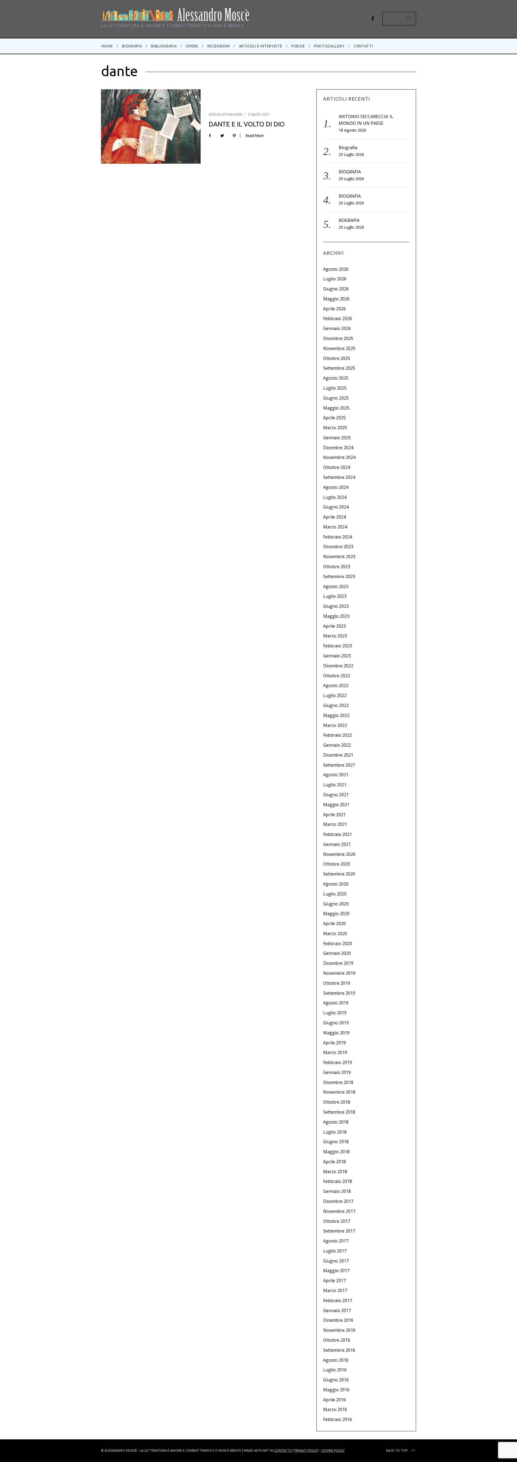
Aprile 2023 (334, 626)
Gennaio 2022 (337, 745)
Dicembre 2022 (338, 666)
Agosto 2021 (335, 775)
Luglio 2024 (335, 497)
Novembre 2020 (339, 854)
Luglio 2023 (335, 596)
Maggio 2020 (336, 914)
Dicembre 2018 (338, 1082)
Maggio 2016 (336, 1390)
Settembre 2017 (339, 1231)
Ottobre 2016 (336, 1340)
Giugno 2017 (336, 1261)
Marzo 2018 (335, 1172)
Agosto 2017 (335, 1241)
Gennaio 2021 (337, 844)
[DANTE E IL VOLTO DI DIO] (151, 126)
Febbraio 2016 (337, 1419)
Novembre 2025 (339, 348)
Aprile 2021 (334, 815)
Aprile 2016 (334, 1400)
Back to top (396, 1450)
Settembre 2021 (339, 765)
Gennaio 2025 (337, 438)
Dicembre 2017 (338, 1201)
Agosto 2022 (335, 685)
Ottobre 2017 (336, 1221)
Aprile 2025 (334, 418)
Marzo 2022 (335, 725)
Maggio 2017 (336, 1271)
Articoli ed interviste (225, 114)
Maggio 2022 (336, 715)
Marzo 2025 (335, 428)
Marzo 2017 (335, 1290)
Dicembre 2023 (338, 547)
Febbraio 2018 (337, 1181)
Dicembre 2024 (338, 448)
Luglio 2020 (335, 894)
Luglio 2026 (335, 279)
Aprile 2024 (334, 517)
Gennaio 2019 (337, 1072)
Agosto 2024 (335, 487)
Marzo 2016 (335, 1409)
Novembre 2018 (339, 1092)
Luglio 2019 (335, 1013)
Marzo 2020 (335, 933)
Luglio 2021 (335, 785)
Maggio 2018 (336, 1152)
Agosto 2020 (335, 884)
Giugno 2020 (336, 904)
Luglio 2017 (335, 1251)
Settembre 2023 (339, 576)
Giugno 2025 (336, 398)
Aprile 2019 (334, 1043)
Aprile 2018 (334, 1162)
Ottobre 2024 (336, 467)
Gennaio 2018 (337, 1191)
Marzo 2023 (335, 636)
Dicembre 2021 (338, 755)
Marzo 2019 (335, 1052)
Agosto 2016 (335, 1360)
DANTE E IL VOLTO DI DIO (247, 124)
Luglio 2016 (335, 1370)
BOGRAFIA (349, 220)
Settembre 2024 (339, 477)
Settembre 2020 (339, 874)
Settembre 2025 (339, 368)
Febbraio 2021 (337, 834)
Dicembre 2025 (338, 338)
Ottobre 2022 (336, 676)
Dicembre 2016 (338, 1320)
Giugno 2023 (336, 606)
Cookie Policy (333, 1450)
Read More (255, 135)
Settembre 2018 (339, 1112)
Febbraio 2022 (337, 735)
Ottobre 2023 (336, 566)
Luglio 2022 (335, 695)
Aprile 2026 (334, 309)
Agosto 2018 (335, 1122)
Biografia (348, 147)
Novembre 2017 (339, 1211)
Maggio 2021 (336, 805)
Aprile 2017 (334, 1280)
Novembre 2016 (339, 1330)
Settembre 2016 (339, 1350)
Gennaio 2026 (337, 328)
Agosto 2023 (335, 586)
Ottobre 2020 (336, 864)
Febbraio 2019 (337, 1062)
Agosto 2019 (335, 1003)
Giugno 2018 (336, 1142)
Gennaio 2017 (337, 1310)
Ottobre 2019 (336, 983)
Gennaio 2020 (337, 953)
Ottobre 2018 (336, 1102)
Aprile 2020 (334, 923)
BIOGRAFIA (350, 172)
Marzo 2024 (335, 527)
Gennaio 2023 (337, 656)
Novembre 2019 (339, 973)
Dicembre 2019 (338, 963)
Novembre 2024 (339, 457)
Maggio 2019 (336, 1033)
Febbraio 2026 (337, 318)
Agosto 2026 (335, 269)
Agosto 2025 (335, 378)
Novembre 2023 (339, 557)
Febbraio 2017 (337, 1300)
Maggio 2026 (336, 299)
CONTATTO (283, 1450)
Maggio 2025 (336, 408)
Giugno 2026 (336, 289)
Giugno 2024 (336, 507)
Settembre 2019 (339, 993)
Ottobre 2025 (336, 358)
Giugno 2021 (336, 795)
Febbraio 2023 (337, 646)
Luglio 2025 (335, 388)
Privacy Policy (306, 1450)
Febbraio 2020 (337, 943)
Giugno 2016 (336, 1380)
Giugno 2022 (336, 705)
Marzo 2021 (335, 824)
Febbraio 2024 (337, 537)
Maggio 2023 (336, 616)
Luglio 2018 (335, 1132)
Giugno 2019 (336, 1023)
